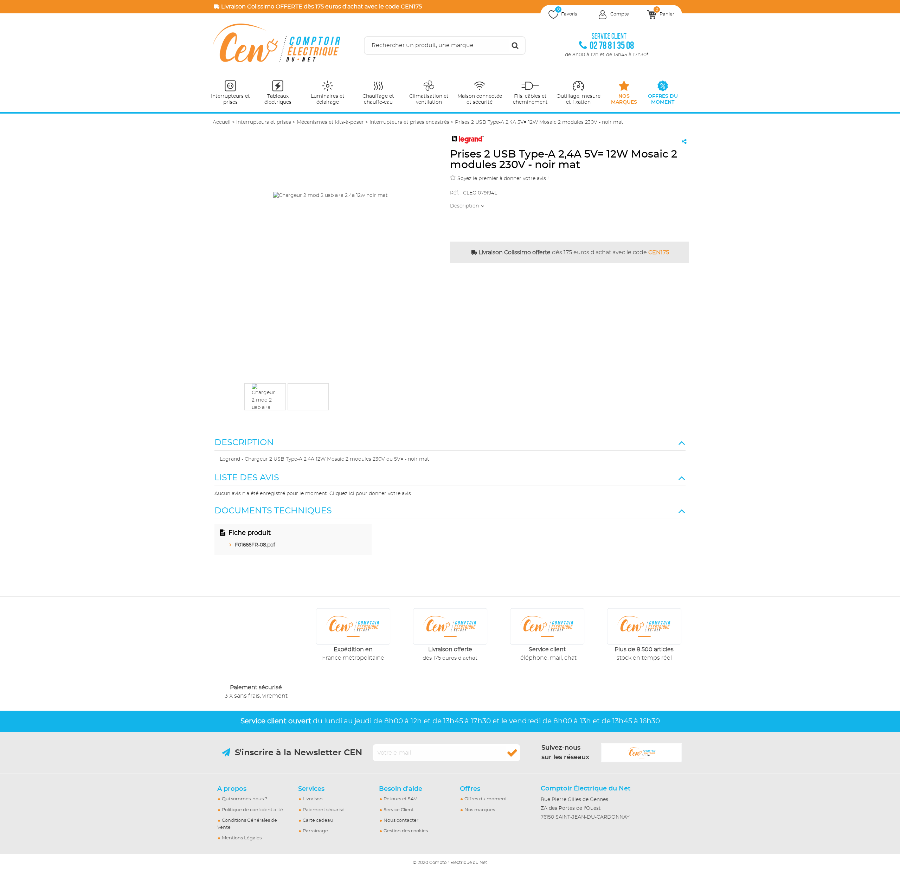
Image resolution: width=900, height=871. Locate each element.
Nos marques (479, 810)
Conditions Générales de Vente (247, 824)
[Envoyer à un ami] (684, 141)
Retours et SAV (400, 799)
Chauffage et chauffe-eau (378, 99)
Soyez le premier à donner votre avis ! (503, 178)
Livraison (313, 799)
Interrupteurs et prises (230, 99)
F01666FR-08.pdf (255, 545)
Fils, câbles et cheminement (530, 99)
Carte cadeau (318, 820)
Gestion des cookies (406, 831)
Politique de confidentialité (252, 810)
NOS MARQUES (624, 99)
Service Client (399, 810)
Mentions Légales (242, 838)
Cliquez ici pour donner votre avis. (370, 493)
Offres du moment (485, 799)
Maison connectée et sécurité (479, 99)
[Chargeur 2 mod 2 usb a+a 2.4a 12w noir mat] (265, 397)
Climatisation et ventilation (429, 99)
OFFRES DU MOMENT (663, 99)
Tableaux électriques (277, 99)
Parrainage (315, 831)
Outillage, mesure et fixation (578, 99)
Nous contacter (401, 820)
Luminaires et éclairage (328, 99)
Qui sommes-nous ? (244, 799)
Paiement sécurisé (324, 810)
